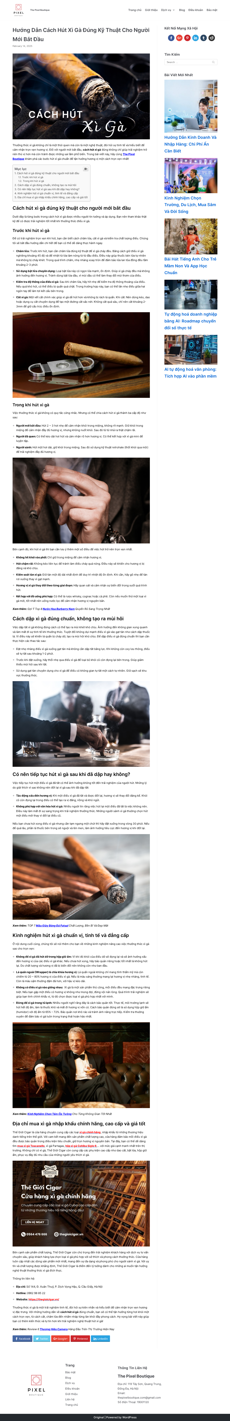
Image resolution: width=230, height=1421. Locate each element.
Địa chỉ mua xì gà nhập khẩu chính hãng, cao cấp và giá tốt (53, 197)
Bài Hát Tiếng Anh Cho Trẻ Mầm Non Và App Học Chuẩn (190, 266)
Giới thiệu (151, 10)
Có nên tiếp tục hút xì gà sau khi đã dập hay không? (48, 189)
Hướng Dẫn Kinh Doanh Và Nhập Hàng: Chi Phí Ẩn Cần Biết (190, 144)
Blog (182, 10)
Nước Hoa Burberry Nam (59, 609)
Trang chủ (134, 10)
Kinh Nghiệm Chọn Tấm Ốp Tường (49, 1114)
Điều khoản (195, 10)
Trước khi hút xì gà (32, 177)
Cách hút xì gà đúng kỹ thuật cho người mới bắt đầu (48, 173)
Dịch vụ (70, 1383)
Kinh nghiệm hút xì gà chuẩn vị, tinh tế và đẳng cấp (48, 193)
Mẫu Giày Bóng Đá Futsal (52, 925)
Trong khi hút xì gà (33, 181)
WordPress (129, 1417)
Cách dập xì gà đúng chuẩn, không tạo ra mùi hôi (47, 185)
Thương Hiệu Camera (54, 1329)
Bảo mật (212, 10)
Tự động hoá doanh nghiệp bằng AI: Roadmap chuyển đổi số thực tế (190, 321)
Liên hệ (70, 1399)
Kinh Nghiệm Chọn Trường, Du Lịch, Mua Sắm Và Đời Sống (190, 205)
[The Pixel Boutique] (18, 10)
